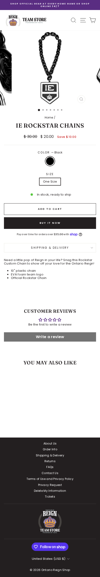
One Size (50, 181)
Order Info (50, 449)
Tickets (50, 497)
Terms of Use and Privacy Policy (50, 479)
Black (50, 161)
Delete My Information (50, 491)
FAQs (49, 467)
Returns (50, 461)
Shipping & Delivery (50, 248)
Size (50, 174)
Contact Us (50, 473)
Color (50, 152)
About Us (50, 443)
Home (49, 117)
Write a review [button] (50, 336)
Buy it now (50, 223)
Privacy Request (50, 485)
